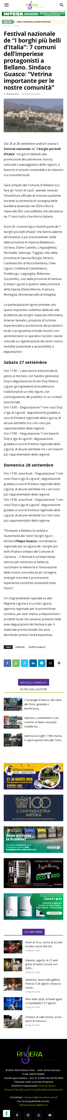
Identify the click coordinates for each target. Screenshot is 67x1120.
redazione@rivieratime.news (39, 1097)
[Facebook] (7, 663)
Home (7, 25)
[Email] (50, 663)
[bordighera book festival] (33, 776)
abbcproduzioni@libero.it (33, 1105)
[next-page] (12, 754)
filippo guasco (37, 647)
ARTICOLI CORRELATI (33, 682)
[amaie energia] (33, 839)
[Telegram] (41, 663)
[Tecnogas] (33, 906)
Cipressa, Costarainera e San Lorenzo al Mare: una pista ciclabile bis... (41, 722)
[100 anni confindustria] (33, 808)
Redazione (13, 93)
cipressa (20, 647)
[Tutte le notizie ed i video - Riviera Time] (33, 1054)
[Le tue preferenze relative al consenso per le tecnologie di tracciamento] (6, 1113)
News (17, 25)
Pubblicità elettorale (51, 1089)
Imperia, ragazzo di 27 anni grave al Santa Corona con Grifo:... (41, 964)
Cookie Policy (30, 1089)
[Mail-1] (50, 1115)
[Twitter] (24, 663)
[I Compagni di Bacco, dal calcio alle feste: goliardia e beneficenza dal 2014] (13, 704)
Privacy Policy (12, 1089)
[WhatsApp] (16, 663)
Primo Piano (11, 726)
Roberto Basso (47, 1085)
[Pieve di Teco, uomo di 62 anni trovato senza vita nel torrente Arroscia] (13, 946)
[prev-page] (6, 754)
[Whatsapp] (39, 1115)
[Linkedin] (33, 663)
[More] (59, 663)
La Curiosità (11, 708)
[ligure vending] (33, 873)
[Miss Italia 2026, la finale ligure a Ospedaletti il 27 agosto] (13, 1003)
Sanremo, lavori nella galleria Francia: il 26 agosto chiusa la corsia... (43, 983)
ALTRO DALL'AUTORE (33, 689)
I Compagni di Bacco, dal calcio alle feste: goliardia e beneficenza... (43, 704)
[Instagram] (28, 1115)
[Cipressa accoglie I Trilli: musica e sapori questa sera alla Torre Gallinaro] (13, 740)
